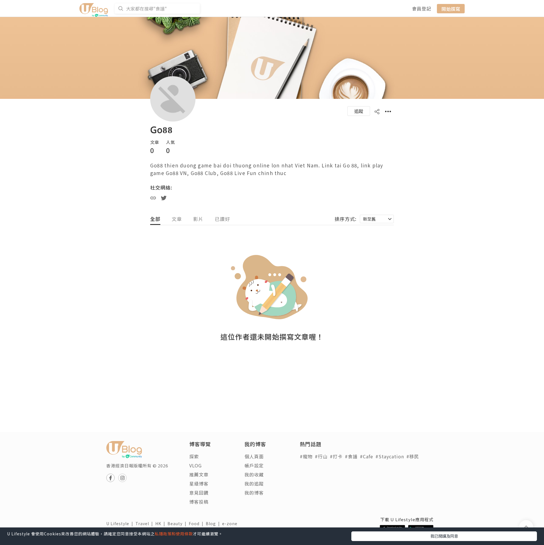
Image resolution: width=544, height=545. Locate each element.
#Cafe (366, 456)
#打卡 (336, 456)
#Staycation (389, 456)
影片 (198, 218)
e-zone (231, 523)
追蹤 (358, 111)
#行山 (321, 456)
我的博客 (254, 492)
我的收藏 (254, 474)
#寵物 (306, 456)
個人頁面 (254, 456)
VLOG (195, 465)
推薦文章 (199, 474)
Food (197, 523)
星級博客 (199, 483)
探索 (194, 456)
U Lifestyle (120, 523)
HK (161, 523)
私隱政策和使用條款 (174, 534)
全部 (155, 218)
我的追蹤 (254, 483)
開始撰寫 (450, 8)
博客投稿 (199, 501)
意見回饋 (199, 492)
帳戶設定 (254, 465)
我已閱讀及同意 (444, 536)
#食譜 (351, 456)
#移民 (412, 456)
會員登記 (421, 8)
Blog (214, 523)
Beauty (178, 523)
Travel (145, 523)
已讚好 (222, 218)
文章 (177, 218)
